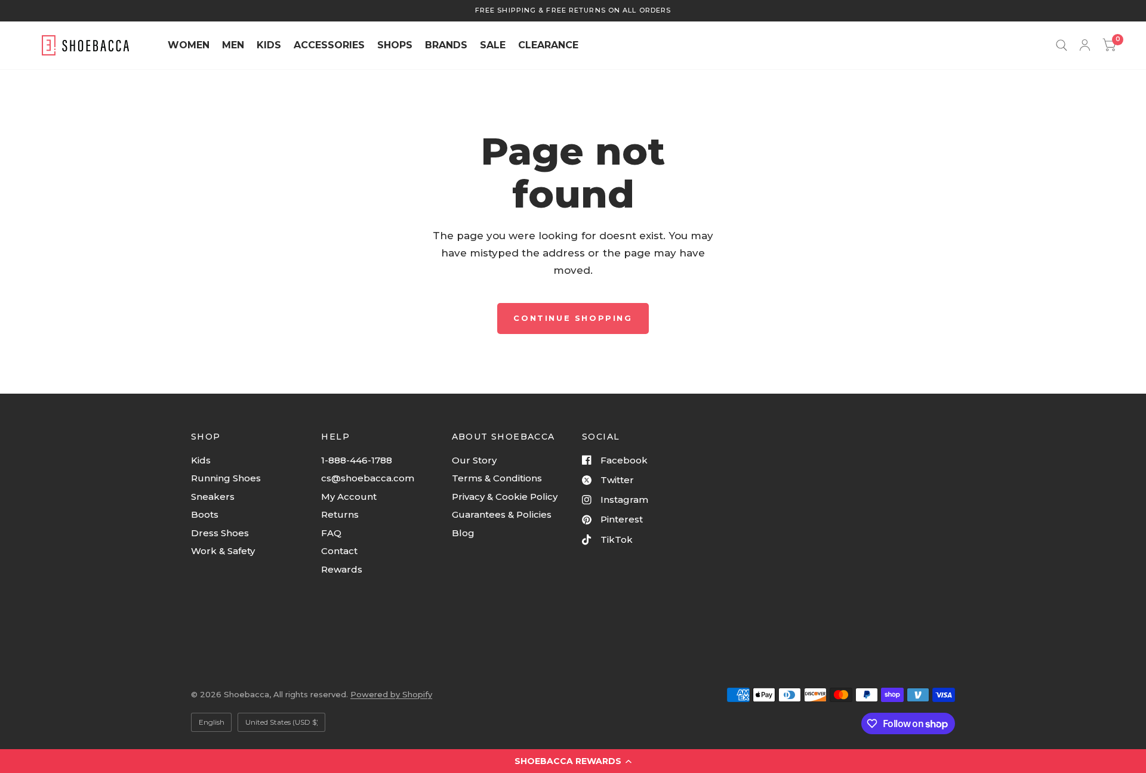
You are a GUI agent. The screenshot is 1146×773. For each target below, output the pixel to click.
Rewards (341, 569)
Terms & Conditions (497, 478)
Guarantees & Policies (502, 514)
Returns (340, 514)
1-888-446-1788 (356, 460)
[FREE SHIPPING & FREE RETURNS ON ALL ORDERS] (573, 10)
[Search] (1061, 45)
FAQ (331, 533)
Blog (463, 533)
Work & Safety (223, 550)
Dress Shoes (220, 533)
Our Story (474, 460)
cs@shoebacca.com (367, 478)
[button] (573, 761)
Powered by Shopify (391, 694)
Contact (339, 550)
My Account (349, 496)
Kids (201, 460)
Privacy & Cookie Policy (504, 496)
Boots (204, 514)
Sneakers (213, 496)
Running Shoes (226, 478)
